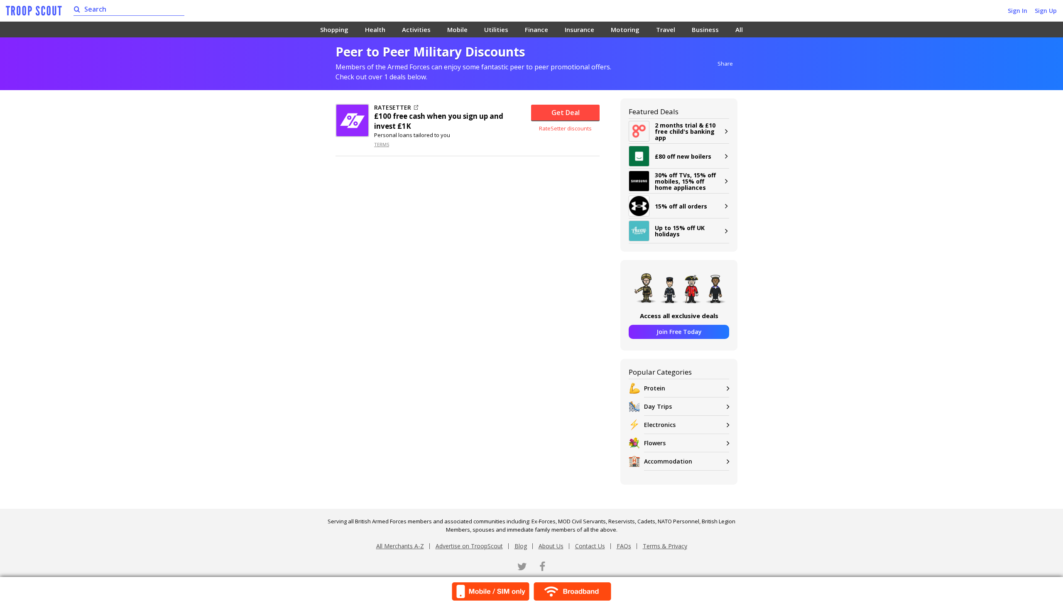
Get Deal (565, 112)
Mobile (457, 29)
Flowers (655, 443)
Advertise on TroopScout (469, 546)
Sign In (1017, 11)
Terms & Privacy (665, 546)
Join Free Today (679, 332)
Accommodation (668, 461)
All (739, 29)
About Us (551, 546)
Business (705, 29)
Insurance (579, 29)
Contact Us (590, 546)
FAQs (624, 546)
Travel (665, 29)
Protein (654, 388)
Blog (520, 546)
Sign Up (1046, 11)
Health (375, 29)
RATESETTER (392, 107)
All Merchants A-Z (400, 546)
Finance (536, 29)
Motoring (625, 29)
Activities (416, 29)
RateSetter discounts (565, 128)
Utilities (496, 29)
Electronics (660, 425)
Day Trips (658, 406)
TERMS (381, 144)
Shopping (334, 29)
